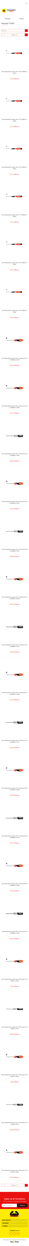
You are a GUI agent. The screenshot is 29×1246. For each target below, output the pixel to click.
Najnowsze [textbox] (4, 30)
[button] (14, 1220)
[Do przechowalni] (27, 80)
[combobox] (14, 30)
